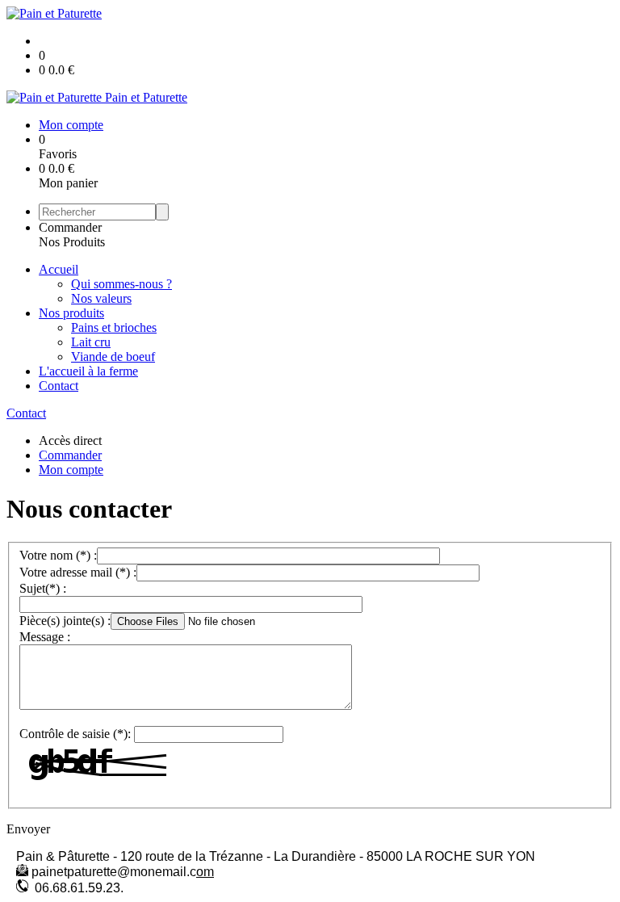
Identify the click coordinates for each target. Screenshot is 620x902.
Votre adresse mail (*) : (77, 572)
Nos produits (71, 313)
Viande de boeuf (113, 356)
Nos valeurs (101, 298)
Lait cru (91, 342)
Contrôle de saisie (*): (75, 733)
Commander (70, 227)
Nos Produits (72, 242)
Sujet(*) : (42, 588)
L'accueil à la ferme (88, 371)
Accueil (58, 269)
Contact (58, 385)
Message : (44, 637)
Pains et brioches (114, 327)
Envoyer (28, 829)
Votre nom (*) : (58, 555)
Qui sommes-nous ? (121, 284)
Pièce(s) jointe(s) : (65, 620)
